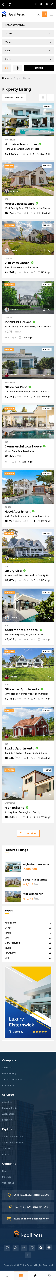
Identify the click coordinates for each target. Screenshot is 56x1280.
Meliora (13, 374)
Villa (7, 957)
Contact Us (8, 1085)
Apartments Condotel (22, 630)
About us (6, 1067)
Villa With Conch (17, 263)
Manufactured (12, 942)
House (7, 199)
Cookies (6, 1154)
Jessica (13, 499)
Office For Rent (16, 387)
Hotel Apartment (18, 511)
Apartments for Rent (13, 1136)
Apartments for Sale (12, 1142)
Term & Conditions (12, 1079)
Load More (30, 833)
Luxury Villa (13, 571)
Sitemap (6, 1148)
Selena (13, 250)
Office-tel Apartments (22, 689)
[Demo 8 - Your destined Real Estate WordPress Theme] (13, 14)
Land (7, 566)
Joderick (14, 191)
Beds (7, 50)
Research (7, 1119)
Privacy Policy (9, 1073)
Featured (9, 166)
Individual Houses (18, 322)
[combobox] (28, 33)
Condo (8, 258)
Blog (4, 1171)
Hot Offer (9, 225)
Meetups (6, 1176)
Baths (8, 59)
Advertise (7, 1102)
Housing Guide (9, 1108)
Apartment (10, 140)
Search (38, 68)
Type (8, 42)
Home (5, 78)
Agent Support (9, 1113)
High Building (14, 808)
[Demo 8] (28, 1233)
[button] (44, 14)
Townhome (11, 952)
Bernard (14, 132)
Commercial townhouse (23, 446)
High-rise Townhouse (21, 144)
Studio (8, 947)
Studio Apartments (19, 748)
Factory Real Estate (19, 204)
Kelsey (13, 434)
